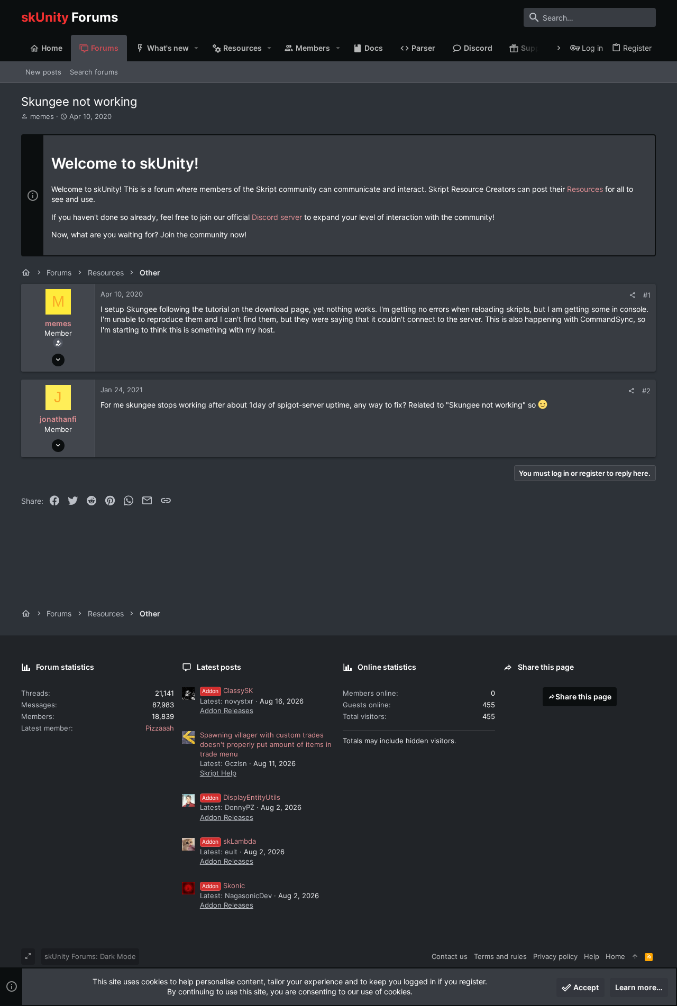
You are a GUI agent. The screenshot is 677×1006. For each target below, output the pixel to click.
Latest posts (219, 666)
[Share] (632, 295)
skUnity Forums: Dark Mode (90, 956)
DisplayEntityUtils (241, 797)
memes (42, 116)
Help (591, 956)
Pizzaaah (159, 728)
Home (615, 956)
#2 (646, 390)
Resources (585, 188)
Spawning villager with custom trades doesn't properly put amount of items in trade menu (266, 744)
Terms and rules (500, 956)
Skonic (223, 885)
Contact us (450, 956)
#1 (647, 295)
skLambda (229, 841)
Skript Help (218, 773)
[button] (196, 48)
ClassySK (227, 690)
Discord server (277, 217)
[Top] (635, 956)
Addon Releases (226, 710)
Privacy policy (555, 956)
